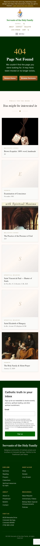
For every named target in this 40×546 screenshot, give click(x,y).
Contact (19, 27)
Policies (25, 507)
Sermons (6, 471)
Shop (24, 471)
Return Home (10, 78)
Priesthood (6, 499)
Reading (6, 474)
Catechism (6, 480)
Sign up (20, 434)
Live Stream (26, 477)
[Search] (24, 23)
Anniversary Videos (29, 499)
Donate (24, 474)
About (11, 27)
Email (7, 409)
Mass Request (27, 496)
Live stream (15, 30)
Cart (24, 30)
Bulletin (27, 27)
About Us (6, 496)
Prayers (5, 477)
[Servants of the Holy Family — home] (20, 20)
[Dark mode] (28, 30)
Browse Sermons (28, 78)
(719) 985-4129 (8, 525)
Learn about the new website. (23, 6)
